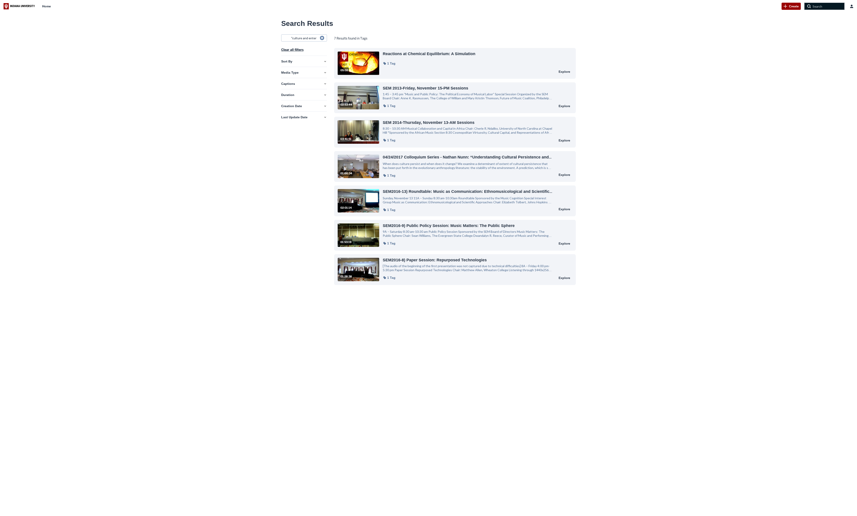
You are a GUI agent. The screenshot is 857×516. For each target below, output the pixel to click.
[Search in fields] (322, 38)
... (467, 157)
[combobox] (303, 38)
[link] (791, 6)
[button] (389, 63)
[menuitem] (46, 6)
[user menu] (851, 6)
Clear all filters (292, 50)
